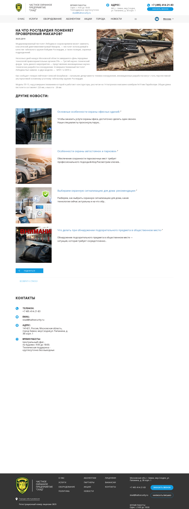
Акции (88, 19)
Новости (116, 19)
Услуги (33, 19)
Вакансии (110, 482)
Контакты (110, 486)
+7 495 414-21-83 (138, 487)
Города (100, 19)
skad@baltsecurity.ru (81, 12)
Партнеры (89, 482)
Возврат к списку (29, 281)
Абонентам (73, 19)
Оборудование (52, 19)
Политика (64, 491)
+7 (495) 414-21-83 (162, 5)
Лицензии (110, 478)
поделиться (29, 270)
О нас (21, 19)
